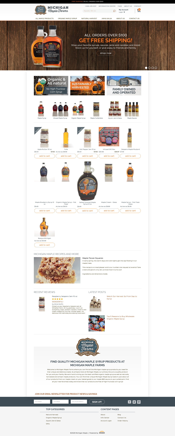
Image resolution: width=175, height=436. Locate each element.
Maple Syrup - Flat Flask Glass (130, 203)
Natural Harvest (89, 19)
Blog (119, 415)
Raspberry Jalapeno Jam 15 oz (64, 296)
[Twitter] (134, 402)
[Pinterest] (139, 402)
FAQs (120, 6)
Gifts (48, 424)
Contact (137, 6)
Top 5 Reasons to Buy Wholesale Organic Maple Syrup (120, 318)
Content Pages (110, 409)
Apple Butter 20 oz (45, 149)
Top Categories (55, 409)
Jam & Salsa (106, 19)
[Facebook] (129, 402)
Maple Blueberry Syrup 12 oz (44, 203)
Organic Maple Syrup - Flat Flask (66, 203)
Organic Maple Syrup (67, 19)
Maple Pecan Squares (92, 258)
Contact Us (134, 19)
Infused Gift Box (109, 149)
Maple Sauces (132, 118)
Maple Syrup (42, 118)
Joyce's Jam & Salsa (115, 118)
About (103, 415)
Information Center (107, 6)
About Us (128, 6)
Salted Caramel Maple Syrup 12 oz (87, 203)
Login (121, 12)
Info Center (105, 418)
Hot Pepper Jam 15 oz (88, 149)
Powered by (97, 433)
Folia (66, 149)
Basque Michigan (44, 238)
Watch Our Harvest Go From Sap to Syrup (122, 297)
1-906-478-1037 (90, 6)
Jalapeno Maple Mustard (130, 149)
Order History (123, 421)
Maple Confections (96, 118)
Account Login (106, 421)
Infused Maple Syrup (60, 118)
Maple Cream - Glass (109, 202)
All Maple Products (45, 19)
